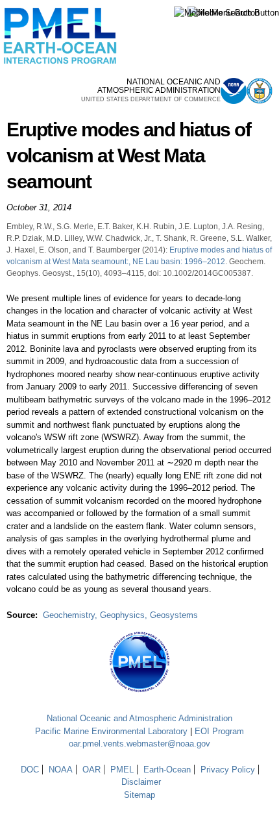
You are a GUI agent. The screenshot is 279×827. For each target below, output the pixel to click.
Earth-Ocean (167, 769)
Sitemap (139, 795)
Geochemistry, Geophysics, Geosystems (120, 615)
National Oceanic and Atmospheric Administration (139, 718)
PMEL (122, 769)
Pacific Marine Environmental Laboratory (111, 731)
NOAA (61, 769)
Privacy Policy (227, 769)
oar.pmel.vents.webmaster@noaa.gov (139, 743)
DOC (30, 769)
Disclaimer (141, 782)
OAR (91, 769)
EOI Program (219, 731)
